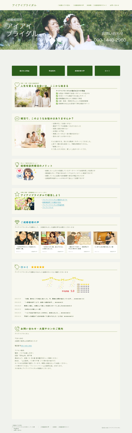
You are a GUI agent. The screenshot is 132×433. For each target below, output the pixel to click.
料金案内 (16, 428)
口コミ (25, 267)
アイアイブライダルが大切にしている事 (23, 427)
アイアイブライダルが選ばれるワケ (54, 200)
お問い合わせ (114, 5)
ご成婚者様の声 (78, 5)
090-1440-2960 (26, 346)
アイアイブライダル (24, 5)
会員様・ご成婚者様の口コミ (97, 5)
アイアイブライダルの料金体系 (53, 205)
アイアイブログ (47, 207)
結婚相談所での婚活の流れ (51, 202)
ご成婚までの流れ (64, 5)
